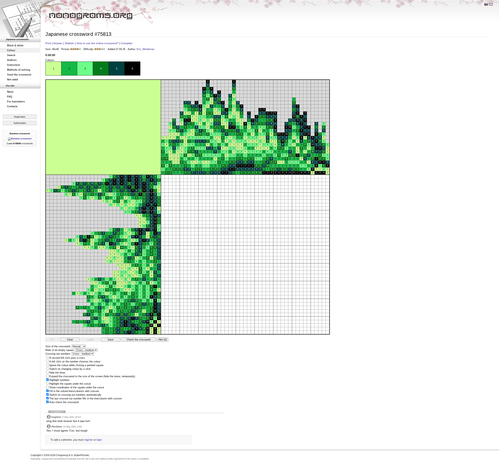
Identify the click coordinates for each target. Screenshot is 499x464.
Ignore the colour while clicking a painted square (76, 365)
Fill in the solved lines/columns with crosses (74, 391)
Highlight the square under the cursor (70, 383)
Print (48, 43)
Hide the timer (57, 372)
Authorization (20, 123)
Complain (127, 43)
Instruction (13, 64)
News (10, 91)
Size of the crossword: (58, 346)
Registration (19, 117)
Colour (11, 50)
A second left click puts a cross (67, 357)
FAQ (9, 96)
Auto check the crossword (64, 402)
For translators (16, 101)
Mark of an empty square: (59, 350)
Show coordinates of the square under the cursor (76, 387)
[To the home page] (20, 18)
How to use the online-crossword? (98, 43)
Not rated (12, 79)
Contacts (12, 106)
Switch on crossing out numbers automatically (75, 394)
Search (11, 55)
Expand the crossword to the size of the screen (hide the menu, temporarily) (92, 376)
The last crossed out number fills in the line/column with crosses (85, 398)
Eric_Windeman (145, 49)
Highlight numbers (59, 380)
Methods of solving (18, 69)
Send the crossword (19, 74)
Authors (12, 60)
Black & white (15, 45)
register (88, 439)
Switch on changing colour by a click (70, 368)
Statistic (69, 43)
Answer (57, 43)
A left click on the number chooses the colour (74, 361)
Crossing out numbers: (58, 353)
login (99, 439)
